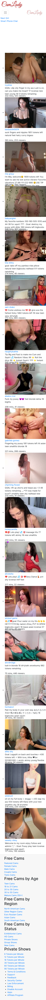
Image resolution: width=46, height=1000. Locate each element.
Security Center (14, 980)
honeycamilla (11, 529)
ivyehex (8, 85)
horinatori (9, 707)
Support (11, 974)
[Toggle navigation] (5, 12)
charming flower (12, 485)
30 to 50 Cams (11, 892)
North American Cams (14, 908)
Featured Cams (11, 863)
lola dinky (9, 262)
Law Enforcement (15, 983)
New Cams (9, 945)
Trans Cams (9, 875)
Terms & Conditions (16, 971)
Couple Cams (10, 872)
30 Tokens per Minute (14, 963)
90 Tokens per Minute (14, 968)
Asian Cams (9, 917)
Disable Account (15, 989)
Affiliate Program (15, 995)
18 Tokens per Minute (14, 960)
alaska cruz (10, 396)
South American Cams (14, 920)
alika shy (9, 751)
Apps (9, 992)
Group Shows (10, 942)
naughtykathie (11, 351)
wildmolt (9, 796)
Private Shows (11, 939)
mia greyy (9, 174)
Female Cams (10, 866)
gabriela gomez (12, 440)
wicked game (11, 618)
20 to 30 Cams (11, 889)
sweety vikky (11, 840)
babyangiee (10, 218)
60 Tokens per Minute (14, 966)
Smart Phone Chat (9, 21)
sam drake (10, 307)
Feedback (11, 977)
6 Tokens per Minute (13, 954)
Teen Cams (9, 883)
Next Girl (5, 18)
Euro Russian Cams (13, 914)
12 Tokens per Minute (14, 957)
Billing (10, 986)
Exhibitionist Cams (13, 933)
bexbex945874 (12, 129)
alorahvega (10, 662)
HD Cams (8, 936)
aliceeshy (9, 574)
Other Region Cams (13, 911)
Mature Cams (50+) (13, 895)
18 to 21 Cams (11, 886)
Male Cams (9, 869)
